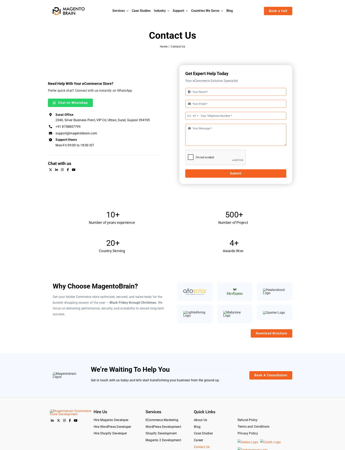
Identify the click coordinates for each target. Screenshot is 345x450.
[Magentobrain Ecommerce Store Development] (70, 411)
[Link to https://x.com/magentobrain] (50, 169)
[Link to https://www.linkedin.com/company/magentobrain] (56, 169)
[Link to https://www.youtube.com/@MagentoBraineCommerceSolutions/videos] (73, 169)
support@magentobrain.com (76, 133)
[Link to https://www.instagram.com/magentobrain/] (62, 169)
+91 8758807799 (68, 127)
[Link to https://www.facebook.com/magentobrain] (68, 169)
